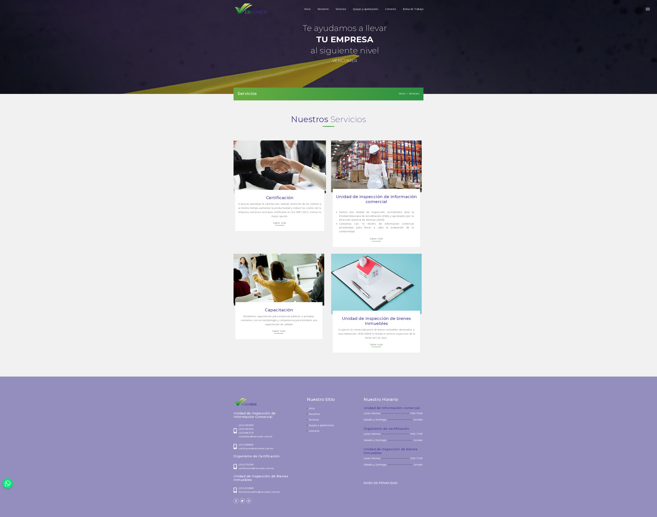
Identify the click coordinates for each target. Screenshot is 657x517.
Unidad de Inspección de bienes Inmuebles (376, 321)
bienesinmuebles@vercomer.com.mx (259, 491)
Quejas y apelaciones (365, 9)
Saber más (279, 222)
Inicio (307, 9)
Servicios (341, 9)
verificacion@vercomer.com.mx (256, 448)
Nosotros (323, 9)
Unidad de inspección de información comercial (376, 199)
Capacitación (279, 309)
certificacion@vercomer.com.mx (256, 468)
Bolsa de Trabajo (413, 9)
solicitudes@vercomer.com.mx (256, 436)
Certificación (280, 197)
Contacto (390, 9)
